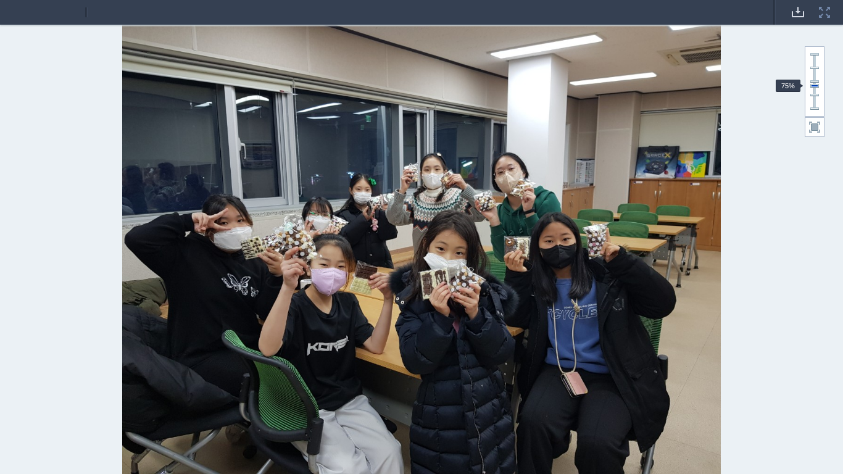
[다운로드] (798, 4)
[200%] (814, 54)
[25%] (814, 108)
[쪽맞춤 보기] (814, 127)
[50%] (814, 95)
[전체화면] (824, 4)
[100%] (814, 81)
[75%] (814, 86)
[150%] (814, 68)
